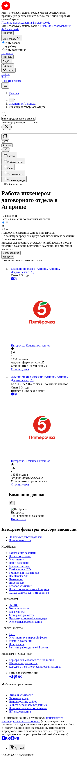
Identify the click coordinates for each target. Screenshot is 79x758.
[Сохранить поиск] (5, 137)
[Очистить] (6, 127)
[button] (5, 74)
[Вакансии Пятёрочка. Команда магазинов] (43, 312)
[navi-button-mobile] (5, 85)
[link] (7, 65)
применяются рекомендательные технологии (32, 719)
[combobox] (18, 119)
